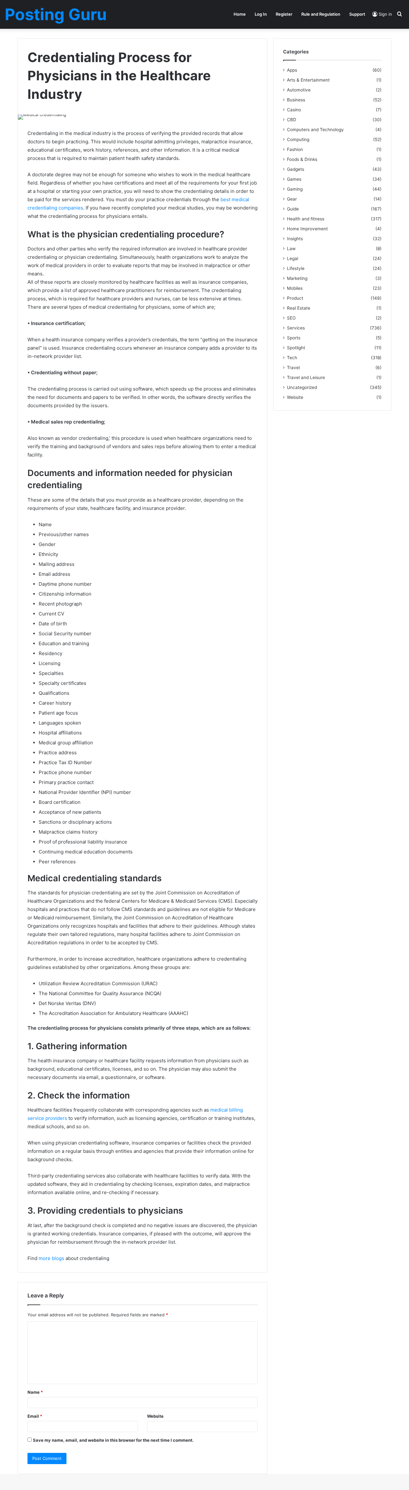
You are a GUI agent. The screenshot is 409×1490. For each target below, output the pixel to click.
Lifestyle (296, 268)
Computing (298, 139)
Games (294, 179)
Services (296, 327)
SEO (291, 318)
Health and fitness (305, 218)
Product (295, 298)
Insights (295, 238)
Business (296, 99)
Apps (292, 70)
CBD (291, 119)
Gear (292, 199)
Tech (292, 357)
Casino (294, 109)
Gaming (295, 189)
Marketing (297, 278)
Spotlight (296, 347)
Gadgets (295, 169)
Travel (293, 367)
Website (155, 1416)
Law (291, 248)
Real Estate (298, 308)
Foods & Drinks (302, 159)
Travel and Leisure (306, 377)
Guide (293, 208)
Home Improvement (307, 228)
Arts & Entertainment (308, 80)
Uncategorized (302, 387)
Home (240, 14)
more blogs (50, 1258)
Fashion (295, 149)
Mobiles (295, 288)
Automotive (299, 89)
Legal (292, 258)
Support (357, 14)
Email (34, 1416)
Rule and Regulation (320, 14)
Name (35, 1392)
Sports (293, 337)
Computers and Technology (315, 129)
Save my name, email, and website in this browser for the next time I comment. (113, 1440)
